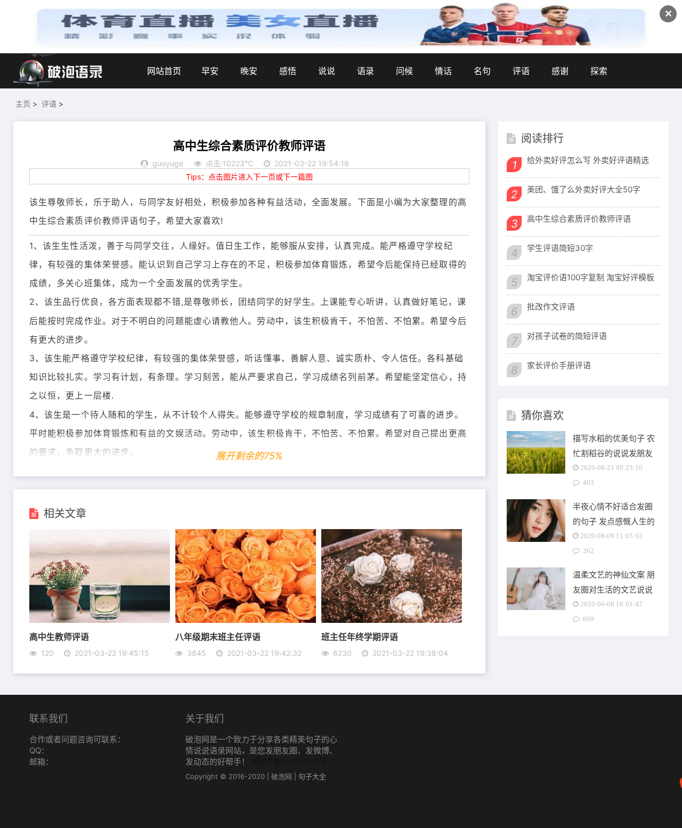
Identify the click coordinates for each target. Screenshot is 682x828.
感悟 (287, 71)
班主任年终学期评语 (359, 636)
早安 (209, 71)
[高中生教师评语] (99, 619)
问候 (404, 71)
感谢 (560, 71)
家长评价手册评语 (559, 365)
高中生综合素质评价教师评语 (579, 219)
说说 (326, 71)
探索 (598, 71)
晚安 (248, 71)
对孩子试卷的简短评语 (567, 336)
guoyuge (167, 163)
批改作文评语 (551, 307)
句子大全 (312, 776)
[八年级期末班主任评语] (245, 619)
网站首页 (164, 71)
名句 (482, 71)
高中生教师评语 (59, 636)
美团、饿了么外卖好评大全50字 (583, 189)
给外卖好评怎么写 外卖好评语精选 (588, 160)
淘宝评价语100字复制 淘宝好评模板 (590, 277)
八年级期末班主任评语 (218, 636)
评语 (521, 71)
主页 (22, 103)
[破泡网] (58, 70)
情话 (443, 71)
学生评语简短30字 (560, 248)
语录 (365, 71)
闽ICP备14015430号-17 (295, 762)
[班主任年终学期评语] (391, 619)
